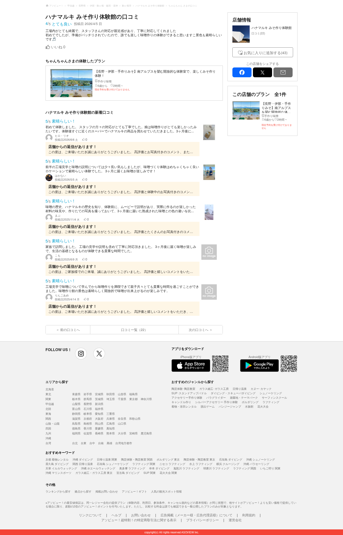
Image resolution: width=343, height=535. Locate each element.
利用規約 (248, 515)
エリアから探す (57, 381)
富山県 (76, 409)
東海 (48, 413)
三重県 (110, 413)
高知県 (110, 428)
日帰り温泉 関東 (107, 459)
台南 (101, 443)
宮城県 (99, 394)
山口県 (122, 423)
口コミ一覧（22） (134, 329)
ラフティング (270, 402)
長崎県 (99, 433)
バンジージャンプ (230, 406)
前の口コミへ (70, 329)
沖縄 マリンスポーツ (58, 473)
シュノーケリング (270, 393)
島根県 (88, 423)
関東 (48, 399)
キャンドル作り (181, 402)
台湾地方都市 (123, 443)
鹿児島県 (146, 433)
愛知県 (99, 413)
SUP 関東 (150, 473)
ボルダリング (250, 402)
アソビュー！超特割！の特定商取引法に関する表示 (138, 519)
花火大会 (263, 406)
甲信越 (50, 404)
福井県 (99, 409)
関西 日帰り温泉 (83, 464)
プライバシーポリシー (202, 519)
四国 (48, 428)
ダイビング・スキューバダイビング (233, 393)
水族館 (249, 406)
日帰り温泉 (240, 389)
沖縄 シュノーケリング (260, 459)
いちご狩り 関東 (270, 468)
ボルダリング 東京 (168, 459)
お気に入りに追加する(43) (265, 52)
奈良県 (122, 418)
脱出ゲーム (208, 406)
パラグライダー (216, 397)
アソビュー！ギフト (134, 491)
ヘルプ (116, 515)
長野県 (88, 404)
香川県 (88, 428)
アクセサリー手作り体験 (187, 397)
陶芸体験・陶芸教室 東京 (199, 459)
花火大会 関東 (168, 473)
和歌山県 (134, 418)
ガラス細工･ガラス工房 (214, 389)
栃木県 (76, 399)
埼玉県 (110, 399)
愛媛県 (99, 428)
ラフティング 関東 (143, 464)
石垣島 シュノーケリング (112, 464)
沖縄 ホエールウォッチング (98, 468)
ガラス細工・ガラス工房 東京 (93, 473)
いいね (58, 47)
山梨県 (76, 404)
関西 (48, 418)
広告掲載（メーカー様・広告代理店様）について (196, 515)
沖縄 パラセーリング (256, 464)
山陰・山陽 (53, 423)
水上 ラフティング (200, 464)
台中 (92, 443)
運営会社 (235, 519)
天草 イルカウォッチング (61, 468)
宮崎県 (133, 433)
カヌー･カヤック (261, 389)
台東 (83, 443)
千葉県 (122, 399)
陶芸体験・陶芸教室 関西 (137, 459)
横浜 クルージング (227, 464)
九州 (48, 433)
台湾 (48, 443)
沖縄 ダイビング (83, 459)
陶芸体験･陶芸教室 (183, 389)
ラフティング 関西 (244, 468)
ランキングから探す (58, 491)
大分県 (122, 433)
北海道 (50, 389)
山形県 (122, 394)
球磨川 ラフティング (216, 468)
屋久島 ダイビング (57, 464)
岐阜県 (88, 413)
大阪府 (99, 418)
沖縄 (48, 438)
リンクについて (90, 515)
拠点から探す (83, 491)
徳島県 (76, 428)
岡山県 (99, 423)
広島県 (110, 423)
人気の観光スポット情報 (166, 491)
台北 (75, 443)
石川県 (88, 409)
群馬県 (88, 399)
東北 (48, 394)
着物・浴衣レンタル (184, 406)
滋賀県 (76, 418)
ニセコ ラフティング (172, 464)
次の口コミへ (198, 329)
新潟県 (99, 404)
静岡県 (76, 413)
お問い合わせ (141, 515)
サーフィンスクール (274, 397)
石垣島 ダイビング (230, 459)
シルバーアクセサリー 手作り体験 (216, 402)
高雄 (109, 443)
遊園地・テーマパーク (244, 397)
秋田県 (110, 394)
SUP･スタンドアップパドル (189, 393)
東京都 (133, 399)
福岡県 (76, 433)
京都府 (88, 418)
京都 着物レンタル (57, 459)
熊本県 (110, 433)
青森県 (76, 394)
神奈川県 (146, 399)
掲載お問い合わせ (106, 491)
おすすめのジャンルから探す (193, 381)
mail (283, 72)
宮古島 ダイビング (128, 473)
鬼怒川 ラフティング (186, 468)
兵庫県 (110, 418)
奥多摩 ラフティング (132, 468)
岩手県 (88, 394)
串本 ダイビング (159, 468)
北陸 (48, 409)
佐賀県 (88, 433)
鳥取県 (76, 423)
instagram (81, 353)
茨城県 (99, 399)
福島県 (133, 394)
